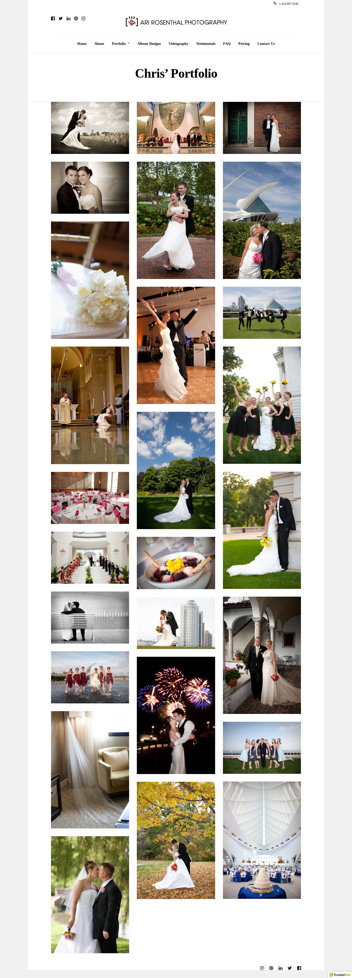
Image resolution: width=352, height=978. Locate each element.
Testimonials (205, 44)
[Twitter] (60, 18)
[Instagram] (83, 18)
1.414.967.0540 (288, 4)
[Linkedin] (68, 18)
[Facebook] (53, 18)
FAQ (227, 44)
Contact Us (266, 44)
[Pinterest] (76, 18)
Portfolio (119, 44)
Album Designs (149, 44)
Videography (178, 44)
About (99, 44)
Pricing (244, 44)
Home (82, 44)
